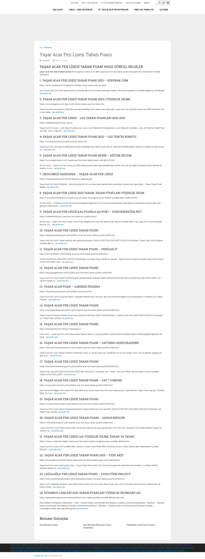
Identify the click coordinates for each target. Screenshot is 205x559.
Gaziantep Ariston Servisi (81, 545)
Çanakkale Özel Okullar (174, 550)
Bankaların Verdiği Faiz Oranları (29, 548)
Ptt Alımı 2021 (22, 550)
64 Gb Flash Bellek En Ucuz (57, 545)
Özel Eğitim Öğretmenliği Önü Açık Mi (45, 550)
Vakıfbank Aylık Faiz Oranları (140, 525)
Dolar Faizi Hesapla (70, 550)
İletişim (146, 3)
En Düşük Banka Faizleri (103, 545)
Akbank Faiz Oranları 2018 (32, 545)
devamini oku (45, 93)
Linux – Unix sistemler (90, 3)
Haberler (48, 47)
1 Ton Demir (15, 545)
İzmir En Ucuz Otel (157, 548)
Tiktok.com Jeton (51, 548)
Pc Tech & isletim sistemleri (112, 3)
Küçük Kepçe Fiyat (88, 550)
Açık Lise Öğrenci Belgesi (152, 550)
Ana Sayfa (74, 3)
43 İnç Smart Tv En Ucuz (80, 548)
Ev (41, 47)
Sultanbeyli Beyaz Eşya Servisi (111, 550)
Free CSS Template (133, 3)
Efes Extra (64, 548)
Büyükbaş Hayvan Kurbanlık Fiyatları (108, 548)
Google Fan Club (41, 556)
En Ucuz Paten (121, 545)
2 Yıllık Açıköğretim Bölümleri (169, 545)
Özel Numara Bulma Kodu (136, 548)
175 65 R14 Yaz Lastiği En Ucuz (142, 545)
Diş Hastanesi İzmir (49, 525)
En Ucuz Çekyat (133, 550)
